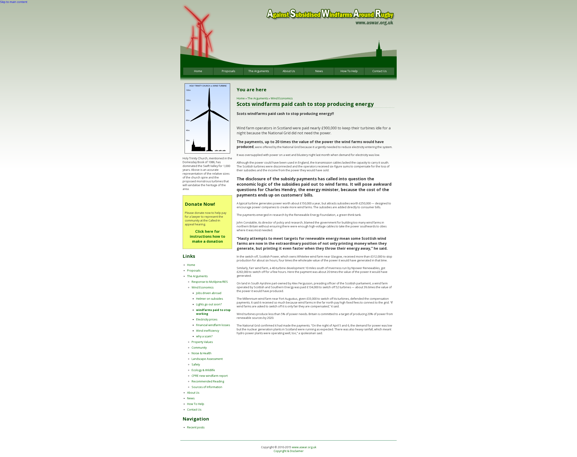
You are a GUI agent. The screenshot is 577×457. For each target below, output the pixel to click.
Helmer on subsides (209, 299)
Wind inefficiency (207, 331)
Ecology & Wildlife (203, 370)
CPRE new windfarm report (210, 376)
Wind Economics (282, 98)
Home (198, 71)
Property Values (202, 342)
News (319, 71)
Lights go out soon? (209, 304)
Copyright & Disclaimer (289, 451)
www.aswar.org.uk (304, 447)
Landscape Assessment (207, 359)
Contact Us (379, 71)
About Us (289, 71)
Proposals (228, 71)
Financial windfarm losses (213, 325)
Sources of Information (207, 387)
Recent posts (195, 427)
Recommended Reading (208, 381)
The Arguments (258, 71)
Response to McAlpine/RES (210, 282)
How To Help (349, 71)
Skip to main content (13, 2)
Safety (196, 364)
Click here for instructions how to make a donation (207, 236)
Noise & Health (201, 353)
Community (199, 348)
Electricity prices (206, 319)
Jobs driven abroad (208, 293)
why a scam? (204, 336)
